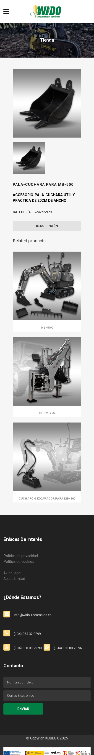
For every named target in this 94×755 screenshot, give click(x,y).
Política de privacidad (20, 556)
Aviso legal (12, 573)
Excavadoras (42, 212)
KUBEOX (51, 738)
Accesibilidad (14, 579)
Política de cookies (18, 561)
